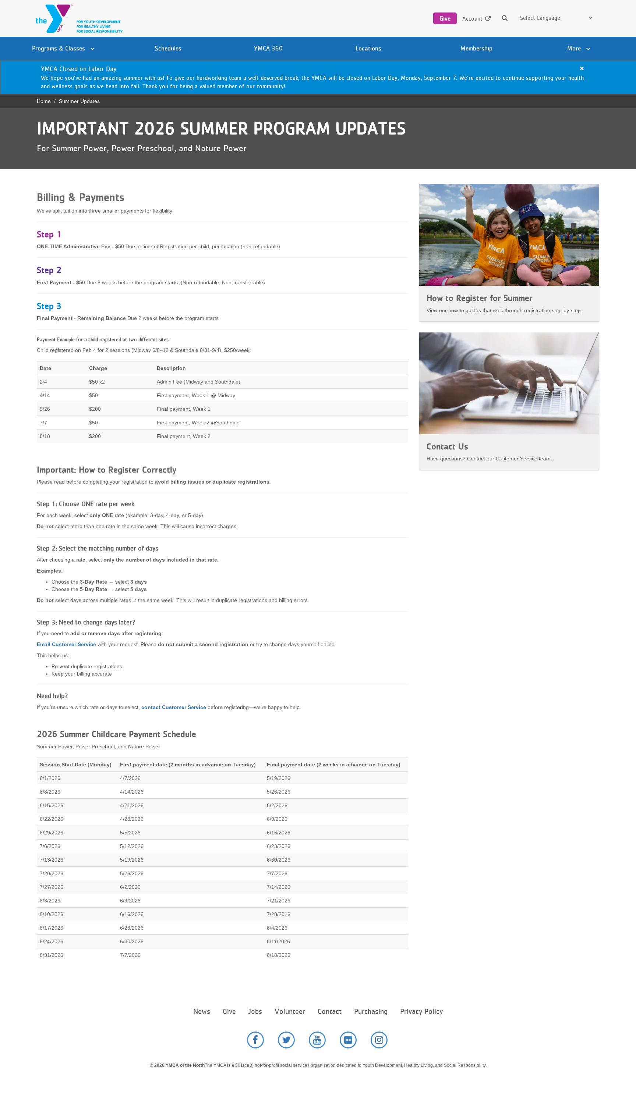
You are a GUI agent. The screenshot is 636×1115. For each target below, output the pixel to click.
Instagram (379, 1040)
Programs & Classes (59, 48)
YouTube (317, 1040)
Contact (330, 1011)
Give (445, 18)
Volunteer (290, 1011)
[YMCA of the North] (77, 18)
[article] (318, 77)
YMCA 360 (268, 48)
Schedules (168, 48)
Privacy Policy (421, 1011)
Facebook (255, 1040)
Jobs (255, 1011)
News (201, 1011)
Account (472, 18)
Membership (476, 48)
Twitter (286, 1040)
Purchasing (371, 1011)
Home (44, 101)
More (575, 48)
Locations (368, 48)
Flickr (348, 1040)
